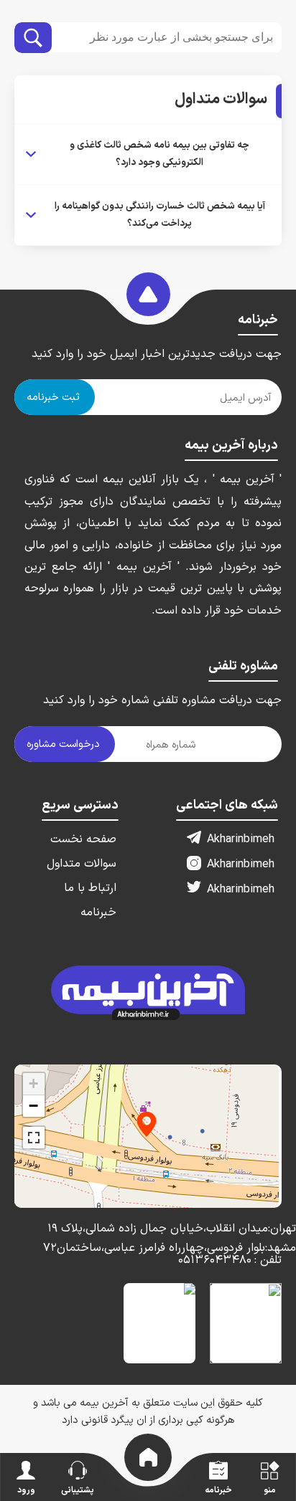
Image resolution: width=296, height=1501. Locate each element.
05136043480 (230, 1260)
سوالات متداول (81, 863)
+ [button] (33, 1083)
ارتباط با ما (90, 888)
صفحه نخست (83, 839)
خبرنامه (98, 912)
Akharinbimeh (240, 839)
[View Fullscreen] (34, 1137)
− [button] (33, 1106)
